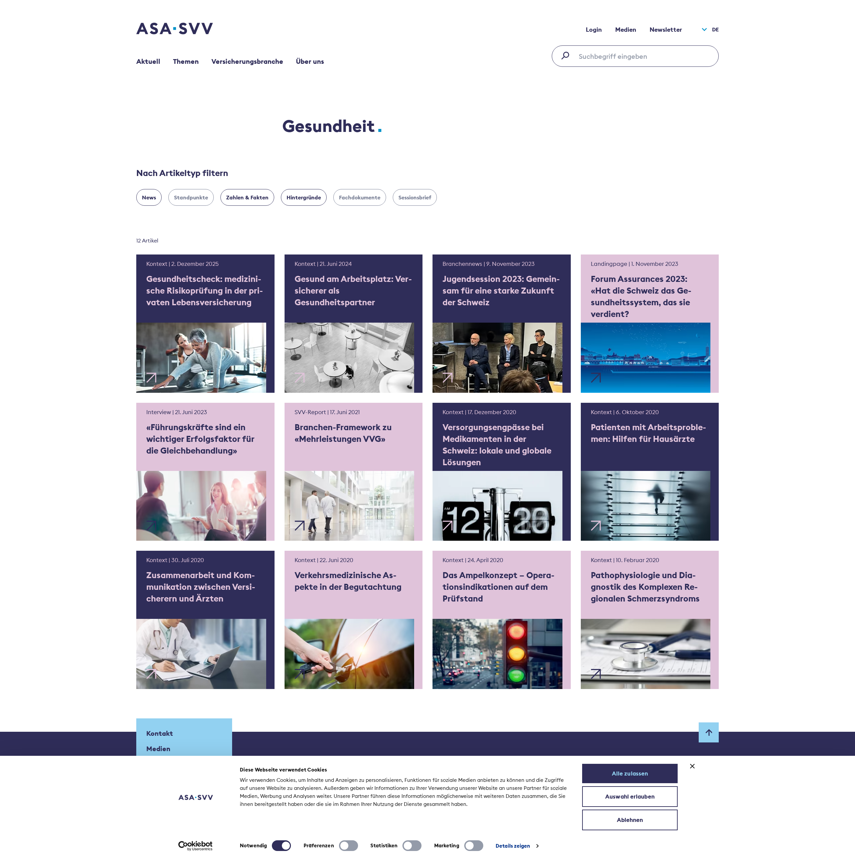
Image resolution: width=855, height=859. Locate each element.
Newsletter (666, 29)
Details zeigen (513, 846)
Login (594, 29)
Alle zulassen (630, 773)
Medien (625, 29)
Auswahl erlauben (630, 796)
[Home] (186, 29)
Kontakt (159, 733)
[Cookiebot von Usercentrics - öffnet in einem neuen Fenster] (195, 846)
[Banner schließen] (692, 766)
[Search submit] (567, 55)
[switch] (348, 845)
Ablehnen (630, 820)
